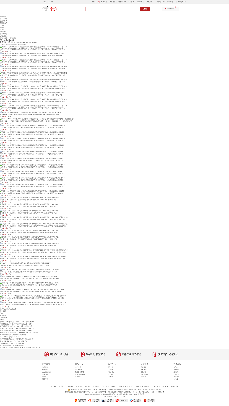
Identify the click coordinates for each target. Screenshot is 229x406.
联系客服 (45, 379)
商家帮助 (87, 386)
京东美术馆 (3, 34)
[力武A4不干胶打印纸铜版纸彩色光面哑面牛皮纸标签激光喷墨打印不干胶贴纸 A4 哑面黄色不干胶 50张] (33, 99)
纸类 (5, 38)
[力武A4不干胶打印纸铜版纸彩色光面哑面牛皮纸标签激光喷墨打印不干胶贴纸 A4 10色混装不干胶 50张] (33, 73)
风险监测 (138, 386)
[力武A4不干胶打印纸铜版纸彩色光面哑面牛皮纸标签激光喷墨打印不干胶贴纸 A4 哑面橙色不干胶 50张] (33, 79)
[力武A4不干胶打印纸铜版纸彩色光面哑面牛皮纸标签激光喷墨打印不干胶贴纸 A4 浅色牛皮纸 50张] (32, 53)
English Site (165, 386)
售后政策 (143, 367)
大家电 (44, 377)
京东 (58, 9)
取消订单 (143, 377)
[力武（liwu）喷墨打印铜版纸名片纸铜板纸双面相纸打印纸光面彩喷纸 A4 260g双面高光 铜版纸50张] (32, 165)
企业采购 (139, 2)
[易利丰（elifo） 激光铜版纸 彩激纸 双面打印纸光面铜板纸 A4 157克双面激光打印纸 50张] (29, 197)
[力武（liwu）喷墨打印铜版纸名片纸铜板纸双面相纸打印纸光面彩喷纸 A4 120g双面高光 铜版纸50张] (32, 151)
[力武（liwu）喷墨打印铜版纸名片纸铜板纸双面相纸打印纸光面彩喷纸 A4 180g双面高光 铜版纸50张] (32, 191)
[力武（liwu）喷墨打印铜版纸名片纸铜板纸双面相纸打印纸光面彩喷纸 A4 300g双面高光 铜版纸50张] (32, 138)
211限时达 (78, 369)
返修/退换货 (144, 374)
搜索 (145, 9)
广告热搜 (10, 347)
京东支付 (116, 396)
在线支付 (111, 369)
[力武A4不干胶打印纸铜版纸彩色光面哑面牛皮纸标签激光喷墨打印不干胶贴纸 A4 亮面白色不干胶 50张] (33, 60)
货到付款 (111, 367)
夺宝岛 (176, 367)
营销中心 (96, 386)
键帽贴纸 (3, 32)
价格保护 (143, 369)
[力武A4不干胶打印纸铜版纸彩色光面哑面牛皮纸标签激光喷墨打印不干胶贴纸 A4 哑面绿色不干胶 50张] (33, 106)
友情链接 (113, 386)
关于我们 (53, 386)
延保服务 (176, 372)
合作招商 (79, 386)
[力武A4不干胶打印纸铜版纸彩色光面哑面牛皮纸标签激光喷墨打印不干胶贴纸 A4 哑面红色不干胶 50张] (33, 66)
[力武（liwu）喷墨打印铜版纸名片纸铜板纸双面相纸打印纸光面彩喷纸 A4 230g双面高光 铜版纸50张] (32, 184)
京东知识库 (3, 19)
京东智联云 (3, 347)
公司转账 (111, 377)
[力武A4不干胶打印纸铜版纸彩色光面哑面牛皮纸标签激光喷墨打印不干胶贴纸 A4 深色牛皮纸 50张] (32, 92)
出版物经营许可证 (100, 392)
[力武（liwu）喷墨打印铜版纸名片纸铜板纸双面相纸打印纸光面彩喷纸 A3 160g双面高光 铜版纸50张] (32, 132)
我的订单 (112, 2)
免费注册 (104, 2)
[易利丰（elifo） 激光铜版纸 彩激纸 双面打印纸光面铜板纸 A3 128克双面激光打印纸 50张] (29, 237)
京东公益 (155, 386)
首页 (1, 38)
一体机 (2, 25)
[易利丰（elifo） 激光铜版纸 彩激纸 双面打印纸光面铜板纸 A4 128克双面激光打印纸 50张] (29, 230)
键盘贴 (2, 29)
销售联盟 (121, 386)
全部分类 (3, 16)
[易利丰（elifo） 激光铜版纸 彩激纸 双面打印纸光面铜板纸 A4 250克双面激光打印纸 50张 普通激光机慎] (34, 217)
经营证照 (141, 394)
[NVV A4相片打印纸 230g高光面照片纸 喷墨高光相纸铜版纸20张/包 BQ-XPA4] (25, 263)
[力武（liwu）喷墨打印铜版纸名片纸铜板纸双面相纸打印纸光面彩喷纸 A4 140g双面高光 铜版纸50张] (32, 145)
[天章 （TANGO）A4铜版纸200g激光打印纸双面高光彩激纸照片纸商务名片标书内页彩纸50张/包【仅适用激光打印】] (38, 119)
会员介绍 (45, 369)
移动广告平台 (26, 347)
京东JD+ (176, 379)
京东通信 (176, 377)
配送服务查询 (79, 372)
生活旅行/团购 (46, 372)
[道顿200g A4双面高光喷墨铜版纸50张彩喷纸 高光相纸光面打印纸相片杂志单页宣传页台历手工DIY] (32, 289)
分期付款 (111, 372)
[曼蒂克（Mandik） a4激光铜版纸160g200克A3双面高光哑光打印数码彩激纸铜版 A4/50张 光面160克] (33, 296)
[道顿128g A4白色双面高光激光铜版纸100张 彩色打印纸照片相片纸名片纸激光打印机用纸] (29, 283)
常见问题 (45, 374)
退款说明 (143, 372)
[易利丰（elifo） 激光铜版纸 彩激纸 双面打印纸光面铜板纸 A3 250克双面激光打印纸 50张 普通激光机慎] (34, 224)
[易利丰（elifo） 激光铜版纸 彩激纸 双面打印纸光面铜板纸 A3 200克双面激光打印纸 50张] (29, 210)
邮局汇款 (111, 374)
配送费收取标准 (80, 374)
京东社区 (130, 386)
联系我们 (62, 386)
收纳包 (2, 27)
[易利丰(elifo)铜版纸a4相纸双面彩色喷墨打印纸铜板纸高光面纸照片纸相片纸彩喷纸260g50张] (30, 112)
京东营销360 (18, 347)
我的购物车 (171, 9)
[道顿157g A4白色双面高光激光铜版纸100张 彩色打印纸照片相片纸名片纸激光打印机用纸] (29, 269)
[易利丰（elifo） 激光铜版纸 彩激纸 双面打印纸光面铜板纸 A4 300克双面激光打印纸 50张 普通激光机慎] (34, 250)
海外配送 (78, 377)
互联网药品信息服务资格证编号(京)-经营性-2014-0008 (123, 389)
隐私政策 (147, 386)
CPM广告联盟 (35, 347)
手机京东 (149, 2)
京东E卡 (176, 374)
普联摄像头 (3, 23)
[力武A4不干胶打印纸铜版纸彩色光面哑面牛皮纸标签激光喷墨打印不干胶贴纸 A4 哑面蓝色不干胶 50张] (33, 86)
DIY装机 (176, 369)
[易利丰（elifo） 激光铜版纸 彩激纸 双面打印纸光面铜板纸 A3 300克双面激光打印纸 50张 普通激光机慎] (34, 256)
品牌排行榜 (3, 21)
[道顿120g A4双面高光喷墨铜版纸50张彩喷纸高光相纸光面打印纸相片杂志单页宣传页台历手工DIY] (32, 276)
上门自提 (78, 367)
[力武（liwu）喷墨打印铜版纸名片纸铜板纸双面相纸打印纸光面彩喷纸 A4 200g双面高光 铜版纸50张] (32, 171)
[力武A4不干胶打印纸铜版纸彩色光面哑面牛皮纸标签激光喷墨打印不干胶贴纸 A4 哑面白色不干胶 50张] (33, 47)
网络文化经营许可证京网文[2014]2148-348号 (122, 392)
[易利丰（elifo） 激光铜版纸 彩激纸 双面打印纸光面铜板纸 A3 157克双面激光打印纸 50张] (29, 243)
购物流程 (45, 367)
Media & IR (174, 386)
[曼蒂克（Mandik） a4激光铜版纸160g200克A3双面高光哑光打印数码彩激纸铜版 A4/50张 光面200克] (33, 302)
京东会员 (131, 2)
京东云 (123, 396)
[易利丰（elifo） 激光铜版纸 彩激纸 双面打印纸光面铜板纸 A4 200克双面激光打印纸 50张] (29, 204)
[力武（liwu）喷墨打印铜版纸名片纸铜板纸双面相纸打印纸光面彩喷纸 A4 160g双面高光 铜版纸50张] (32, 158)
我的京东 (121, 2)
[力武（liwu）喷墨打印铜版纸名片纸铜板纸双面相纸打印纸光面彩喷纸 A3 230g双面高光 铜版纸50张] (32, 125)
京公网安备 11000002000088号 (80, 389)
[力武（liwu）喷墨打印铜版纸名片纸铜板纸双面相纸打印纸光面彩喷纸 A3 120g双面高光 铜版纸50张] (32, 178)
